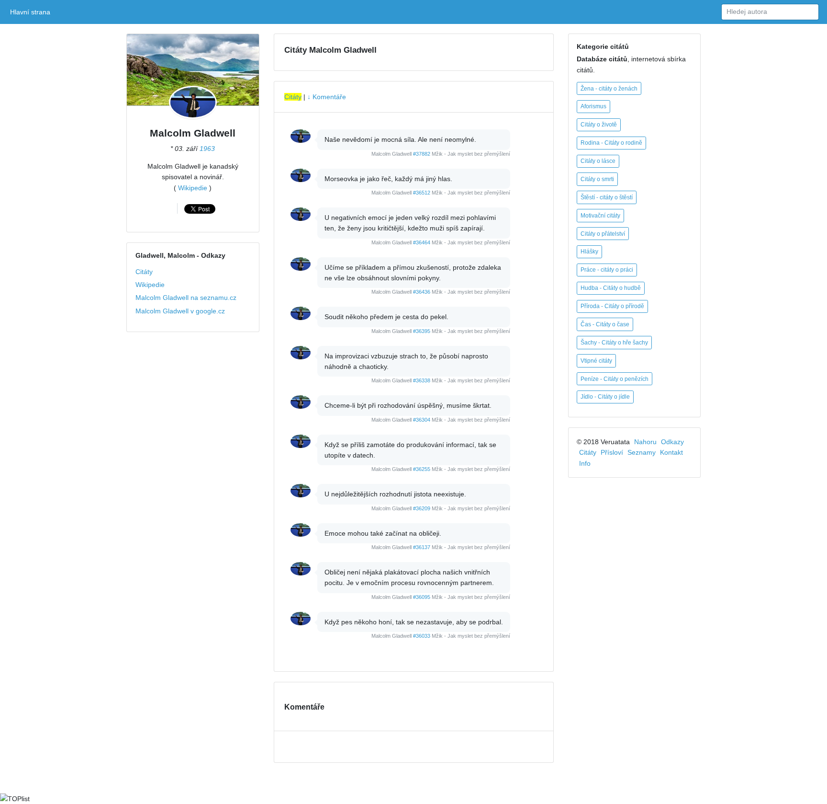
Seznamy (641, 452)
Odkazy (672, 442)
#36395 (421, 331)
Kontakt (671, 452)
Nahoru (645, 442)
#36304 (421, 420)
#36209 (421, 508)
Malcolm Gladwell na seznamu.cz (185, 297)
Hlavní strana (32, 12)
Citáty (144, 272)
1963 (207, 148)
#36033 (421, 636)
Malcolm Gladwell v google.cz (180, 311)
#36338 (421, 380)
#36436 (421, 292)
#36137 (421, 547)
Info (585, 463)
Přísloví (612, 452)
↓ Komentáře (326, 97)
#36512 (421, 192)
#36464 (421, 242)
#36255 (421, 469)
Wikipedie (192, 188)
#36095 (421, 597)
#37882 (421, 154)
